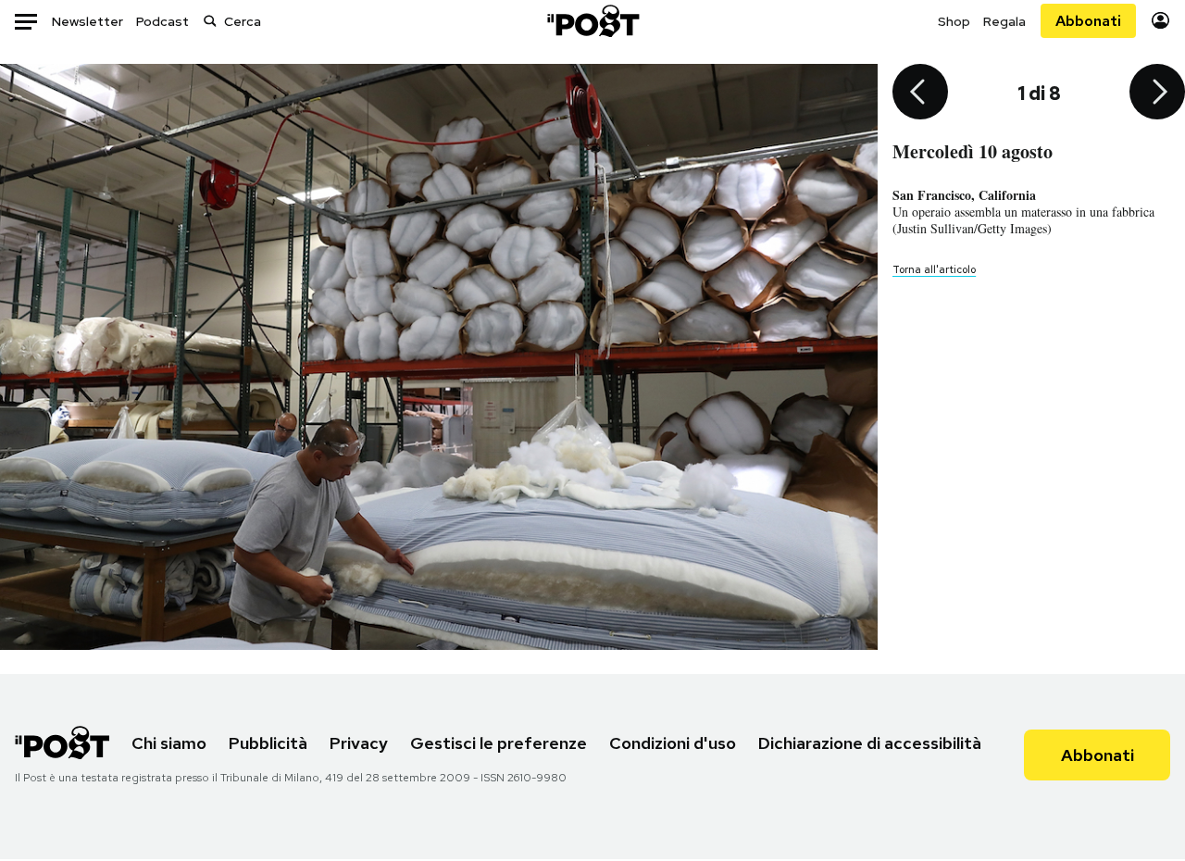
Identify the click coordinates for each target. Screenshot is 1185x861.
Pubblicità (268, 743)
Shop (954, 21)
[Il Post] (592, 21)
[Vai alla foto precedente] (920, 93)
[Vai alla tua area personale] (1160, 21)
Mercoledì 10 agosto (972, 151)
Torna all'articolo (934, 269)
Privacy (359, 743)
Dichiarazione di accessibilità (869, 743)
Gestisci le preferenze (498, 743)
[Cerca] (210, 21)
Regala (1004, 21)
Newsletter (87, 21)
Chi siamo (168, 743)
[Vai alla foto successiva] (1157, 93)
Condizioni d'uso (672, 743)
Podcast (162, 21)
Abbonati (1088, 21)
